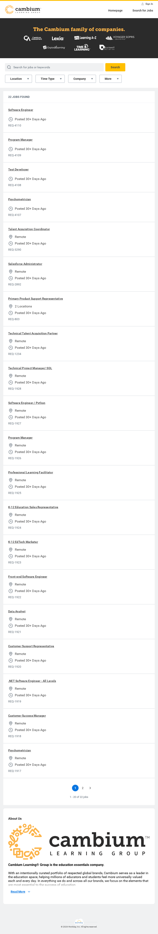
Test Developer (18, 169)
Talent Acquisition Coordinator (29, 229)
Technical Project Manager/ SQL (30, 368)
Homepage (115, 10)
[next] (90, 788)
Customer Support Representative (31, 646)
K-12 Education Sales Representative (33, 507)
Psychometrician (19, 199)
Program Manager (20, 139)
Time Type (48, 78)
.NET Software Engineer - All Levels (32, 681)
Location (16, 78)
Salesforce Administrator (25, 263)
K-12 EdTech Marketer (23, 541)
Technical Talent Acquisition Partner (33, 333)
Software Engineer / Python (26, 402)
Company (79, 78)
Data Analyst (17, 611)
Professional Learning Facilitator (30, 472)
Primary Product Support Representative (35, 298)
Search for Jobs (142, 10)
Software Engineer (20, 109)
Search (115, 67)
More (108, 78)
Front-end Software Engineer (27, 576)
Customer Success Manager (27, 715)
